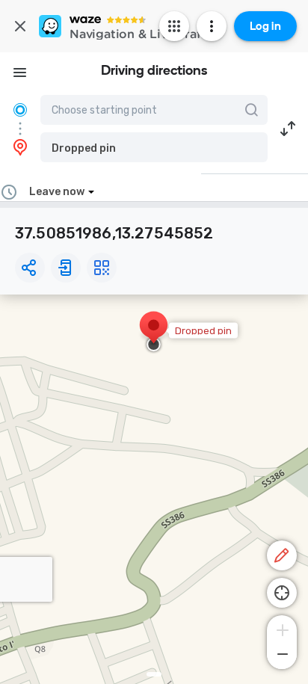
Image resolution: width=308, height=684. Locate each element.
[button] (154, 147)
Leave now (56, 191)
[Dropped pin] (153, 333)
